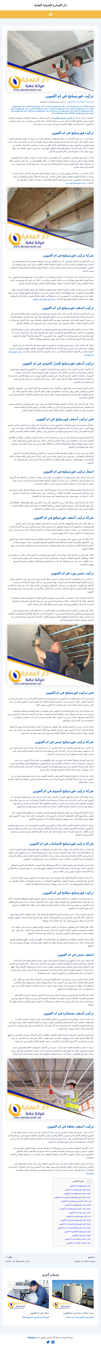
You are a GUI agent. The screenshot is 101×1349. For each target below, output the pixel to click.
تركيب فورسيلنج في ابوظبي (44, 299)
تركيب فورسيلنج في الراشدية (55, 106)
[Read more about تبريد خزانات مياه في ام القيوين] (73, 1294)
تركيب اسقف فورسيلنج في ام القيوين (77, 1193)
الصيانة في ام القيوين (86, 1317)
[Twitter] (48, 1342)
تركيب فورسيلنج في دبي (76, 183)
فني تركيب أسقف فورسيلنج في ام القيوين (76, 1201)
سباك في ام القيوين (39, 1312)
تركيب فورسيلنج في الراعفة (35, 106)
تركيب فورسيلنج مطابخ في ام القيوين (77, 1231)
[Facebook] (53, 1342)
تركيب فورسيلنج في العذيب (39, 109)
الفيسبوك (90, 1173)
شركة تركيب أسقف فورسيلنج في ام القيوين (75, 1209)
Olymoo (31, 1337)
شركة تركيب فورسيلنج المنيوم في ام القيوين (75, 1224)
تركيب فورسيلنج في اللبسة (20, 109)
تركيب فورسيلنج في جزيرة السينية (61, 111)
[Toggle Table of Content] (88, 1181)
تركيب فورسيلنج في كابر (59, 113)
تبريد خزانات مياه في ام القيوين (78, 1312)
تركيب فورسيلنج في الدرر (74, 106)
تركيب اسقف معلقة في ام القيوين (79, 1243)
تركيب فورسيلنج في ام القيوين (80, 1186)
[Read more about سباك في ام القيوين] (28, 1294)
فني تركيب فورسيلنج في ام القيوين (78, 1216)
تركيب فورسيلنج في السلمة (79, 109)
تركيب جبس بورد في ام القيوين (80, 1212)
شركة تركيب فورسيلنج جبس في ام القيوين (75, 1220)
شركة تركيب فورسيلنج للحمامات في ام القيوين (74, 1228)
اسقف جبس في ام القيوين (81, 1235)
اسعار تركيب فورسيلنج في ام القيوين (78, 1205)
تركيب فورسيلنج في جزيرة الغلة (38, 111)
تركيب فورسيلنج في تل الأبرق (84, 111)
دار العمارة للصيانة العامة (50, 5)
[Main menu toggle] (50, 14)
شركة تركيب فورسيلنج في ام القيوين (78, 1189)
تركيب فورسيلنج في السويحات (59, 109)
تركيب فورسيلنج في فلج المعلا (79, 113)
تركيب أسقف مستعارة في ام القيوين (78, 1239)
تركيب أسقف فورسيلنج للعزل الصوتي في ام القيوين (72, 1197)
